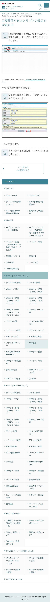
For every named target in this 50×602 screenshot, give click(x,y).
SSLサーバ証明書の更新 (13, 571)
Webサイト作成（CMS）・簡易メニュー (12, 300)
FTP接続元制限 (35, 336)
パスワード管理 (35, 242)
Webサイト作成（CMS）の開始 (35, 290)
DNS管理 (10, 262)
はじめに (9, 188)
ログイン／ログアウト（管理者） (13, 228)
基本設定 (9, 220)
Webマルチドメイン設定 (36, 371)
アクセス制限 (11, 321)
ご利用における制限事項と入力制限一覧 (13, 523)
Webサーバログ (12, 289)
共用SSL (32, 379)
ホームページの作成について (36, 521)
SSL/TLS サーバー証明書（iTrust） (20, 551)
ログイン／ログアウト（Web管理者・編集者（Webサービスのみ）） (36, 231)
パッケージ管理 (35, 361)
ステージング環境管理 (13, 496)
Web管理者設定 (12, 269)
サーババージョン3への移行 (36, 505)
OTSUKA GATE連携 (14, 579)
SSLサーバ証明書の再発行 (36, 571)
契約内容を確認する (36, 212)
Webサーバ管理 (12, 471)
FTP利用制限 (11, 446)
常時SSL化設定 (12, 486)
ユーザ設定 (33, 262)
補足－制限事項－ (13, 513)
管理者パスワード (13, 256)
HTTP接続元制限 (13, 453)
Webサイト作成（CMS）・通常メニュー (35, 300)
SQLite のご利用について (12, 542)
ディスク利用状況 (13, 283)
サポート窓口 (34, 195)
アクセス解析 (34, 283)
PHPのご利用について (36, 533)
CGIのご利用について (13, 533)
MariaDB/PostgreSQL (36, 463)
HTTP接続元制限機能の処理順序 (13, 212)
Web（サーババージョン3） (17, 386)
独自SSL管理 (11, 370)
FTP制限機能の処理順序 (36, 203)
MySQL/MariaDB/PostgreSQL (13, 353)
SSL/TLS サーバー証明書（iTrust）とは (12, 560)
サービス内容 (11, 195)
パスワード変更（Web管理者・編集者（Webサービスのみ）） (13, 246)
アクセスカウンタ (36, 330)
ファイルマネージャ (13, 344)
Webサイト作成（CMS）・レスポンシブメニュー (13, 312)
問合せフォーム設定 (36, 310)
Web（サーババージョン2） (22, 14)
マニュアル (6, 14)
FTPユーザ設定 (12, 336)
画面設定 (32, 256)
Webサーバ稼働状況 (13, 362)
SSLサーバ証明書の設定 (36, 559)
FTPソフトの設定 (13, 379)
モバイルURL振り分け (36, 322)
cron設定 (38, 14)
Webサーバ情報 (35, 352)
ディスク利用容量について (13, 203)
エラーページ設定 (13, 330)
